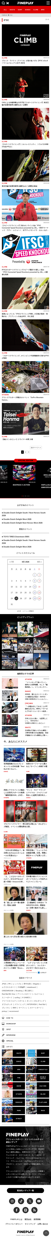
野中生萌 (27, 984)
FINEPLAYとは (16, 1219)
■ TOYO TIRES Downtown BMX (15, 537)
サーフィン (23, 1008)
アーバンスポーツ (24, 994)
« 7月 (12, 562)
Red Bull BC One (8, 994)
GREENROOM (7, 991)
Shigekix (36, 984)
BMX (43, 9)
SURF (20, 9)
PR (9, 984)
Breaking (19, 991)
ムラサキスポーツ (9, 987)
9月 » (39, 562)
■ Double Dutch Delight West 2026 (16, 519)
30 (39, 598)
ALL (5, 9)
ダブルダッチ (7, 1004)
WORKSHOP (11, 1024)
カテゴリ (9, 1047)
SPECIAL (9, 1041)
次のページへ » (36, 447)
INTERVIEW (32, 1004)
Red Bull (42, 1004)
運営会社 (28, 1219)
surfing (17, 997)
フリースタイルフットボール (13, 1001)
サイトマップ (30, 1224)
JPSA (4, 984)
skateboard (31, 987)
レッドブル (17, 984)
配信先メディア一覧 (25, 1190)
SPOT (8, 1029)
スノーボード (7, 997)
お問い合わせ (43, 1224)
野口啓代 (28, 991)
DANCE (27, 9)
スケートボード (36, 1008)
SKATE (12, 9)
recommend (14, 1011)
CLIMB (35, 9)
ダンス (29, 1001)
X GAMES (26, 997)
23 (39, 593)
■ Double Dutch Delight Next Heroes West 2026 (22, 523)
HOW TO (9, 1018)
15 (35, 587)
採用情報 (37, 1219)
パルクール (37, 994)
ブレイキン (6, 1008)
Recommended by (32, 972)
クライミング (19, 1004)
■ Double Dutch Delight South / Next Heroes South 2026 (24, 514)
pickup (4, 1011)
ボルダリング (39, 1001)
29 (35, 598)
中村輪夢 (21, 987)
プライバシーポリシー (14, 1224)
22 (35, 593)
